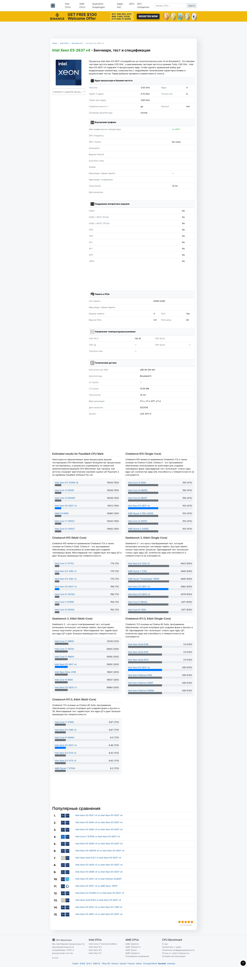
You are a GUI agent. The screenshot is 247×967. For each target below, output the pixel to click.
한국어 (89, 963)
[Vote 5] (191, 921)
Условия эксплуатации (173, 956)
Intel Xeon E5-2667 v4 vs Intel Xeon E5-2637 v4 (98, 914)
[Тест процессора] (52, 5)
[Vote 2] (182, 921)
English (75, 963)
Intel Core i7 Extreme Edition (103, 944)
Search (191, 5)
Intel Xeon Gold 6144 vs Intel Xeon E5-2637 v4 (98, 900)
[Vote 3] (185, 921)
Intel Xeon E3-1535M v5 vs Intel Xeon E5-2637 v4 (99, 893)
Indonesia (171, 963)
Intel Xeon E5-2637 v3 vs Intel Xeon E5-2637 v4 (98, 815)
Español (123, 963)
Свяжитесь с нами (171, 947)
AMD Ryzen (131, 950)
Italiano (139, 963)
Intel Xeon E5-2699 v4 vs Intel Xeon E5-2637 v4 (98, 871)
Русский (162, 963)
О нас (165, 944)
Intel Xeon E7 (95, 953)
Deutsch (114, 963)
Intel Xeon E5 (95, 950)
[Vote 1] (179, 921)
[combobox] (68, 91)
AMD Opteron (132, 944)
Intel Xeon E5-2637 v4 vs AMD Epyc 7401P (96, 886)
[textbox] (68, 92)
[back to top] (243, 963)
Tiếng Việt (106, 963)
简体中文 (96, 963)
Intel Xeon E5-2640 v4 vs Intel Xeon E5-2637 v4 (98, 829)
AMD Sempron (132, 953)
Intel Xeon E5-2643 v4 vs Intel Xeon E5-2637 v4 (98, 822)
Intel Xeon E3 (95, 947)
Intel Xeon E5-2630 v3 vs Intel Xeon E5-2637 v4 (98, 864)
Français (131, 963)
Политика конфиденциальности (178, 950)
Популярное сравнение (137, 956)
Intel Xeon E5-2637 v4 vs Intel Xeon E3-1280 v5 (98, 907)
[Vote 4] (188, 921)
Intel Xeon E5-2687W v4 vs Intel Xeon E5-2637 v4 (99, 850)
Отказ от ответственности (175, 953)
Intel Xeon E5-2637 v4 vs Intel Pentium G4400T (98, 879)
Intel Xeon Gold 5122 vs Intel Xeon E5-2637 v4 (98, 857)
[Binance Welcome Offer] (57, 16)
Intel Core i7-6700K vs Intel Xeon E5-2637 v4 (97, 836)
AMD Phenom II (132, 947)
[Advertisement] (123, 30)
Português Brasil (150, 963)
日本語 (82, 963)
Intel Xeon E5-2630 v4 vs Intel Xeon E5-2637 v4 (98, 843)
